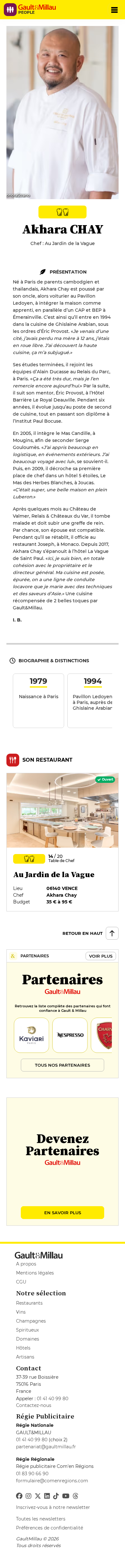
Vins (21, 1312)
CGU (21, 1282)
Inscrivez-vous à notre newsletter (53, 1507)
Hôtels (23, 1348)
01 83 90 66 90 (32, 1474)
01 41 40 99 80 (52, 1398)
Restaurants (29, 1303)
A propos (26, 1264)
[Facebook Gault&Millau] (19, 1496)
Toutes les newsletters (40, 1519)
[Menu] (114, 9)
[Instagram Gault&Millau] (28, 1496)
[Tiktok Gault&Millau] (56, 1496)
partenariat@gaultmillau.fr (46, 1447)
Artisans (25, 1357)
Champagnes (31, 1321)
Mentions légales (35, 1273)
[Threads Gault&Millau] (76, 1496)
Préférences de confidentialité (49, 1528)
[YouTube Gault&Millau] (66, 1496)
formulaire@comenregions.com (52, 1481)
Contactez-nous (33, 1405)
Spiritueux (27, 1330)
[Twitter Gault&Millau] (38, 1496)
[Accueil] (39, 7)
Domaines (27, 1339)
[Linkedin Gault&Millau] (47, 1496)
